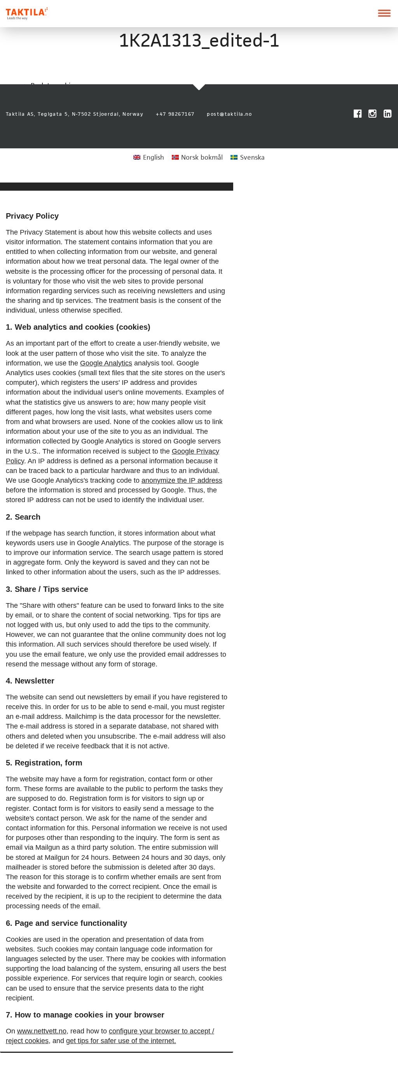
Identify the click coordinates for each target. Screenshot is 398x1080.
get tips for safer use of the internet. (121, 1041)
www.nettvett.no (41, 1031)
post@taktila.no (229, 114)
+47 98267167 (175, 114)
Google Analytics (106, 363)
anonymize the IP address (181, 480)
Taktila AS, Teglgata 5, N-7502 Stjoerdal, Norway (74, 114)
